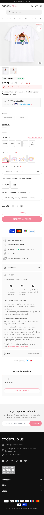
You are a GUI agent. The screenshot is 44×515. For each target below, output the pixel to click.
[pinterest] (31, 360)
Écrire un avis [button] (22, 391)
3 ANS (5, 143)
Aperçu (23, 212)
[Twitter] (7, 461)
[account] (31, 6)
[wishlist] (36, 6)
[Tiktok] (16, 461)
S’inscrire (35, 423)
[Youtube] (21, 461)
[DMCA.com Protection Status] (22, 470)
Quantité (5, 206)
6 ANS (18, 143)
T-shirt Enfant (8, 118)
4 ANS (12, 143)
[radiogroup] (22, 159)
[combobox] (24, 12)
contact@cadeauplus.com (14, 445)
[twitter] (27, 360)
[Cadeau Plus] (9, 6)
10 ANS (32, 143)
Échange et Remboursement (17, 346)
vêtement (12, 19)
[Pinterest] (25, 461)
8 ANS (25, 143)
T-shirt (22, 118)
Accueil (4, 19)
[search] (9, 12)
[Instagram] (12, 461)
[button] (22, 153)
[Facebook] (3, 461)
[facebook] (23, 360)
